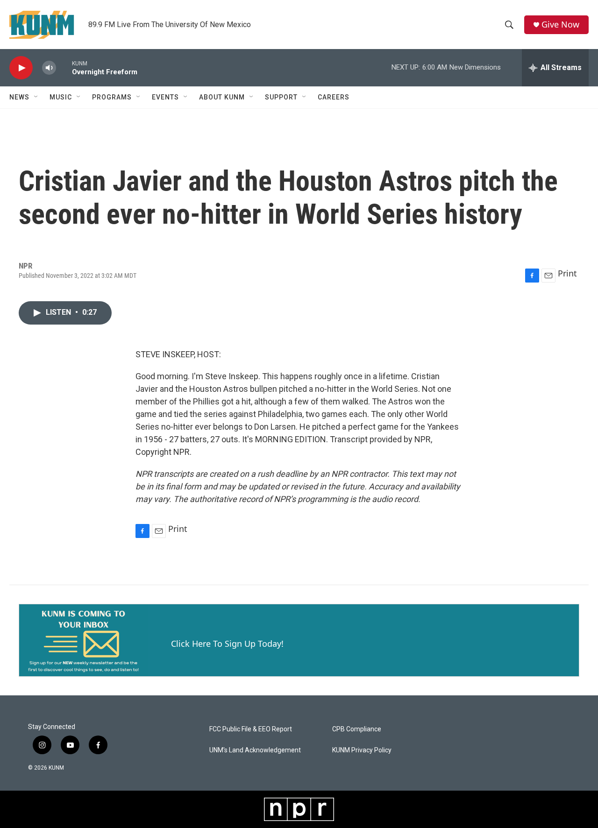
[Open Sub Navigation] (36, 97)
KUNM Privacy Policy (362, 750)
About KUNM (222, 97)
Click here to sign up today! (227, 643)
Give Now (560, 24)
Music (61, 97)
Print (567, 273)
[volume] (49, 67)
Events (165, 97)
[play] (21, 68)
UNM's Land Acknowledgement (255, 750)
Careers (333, 97)
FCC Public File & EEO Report (250, 729)
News (19, 97)
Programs (112, 97)
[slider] (64, 67)
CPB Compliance (356, 729)
